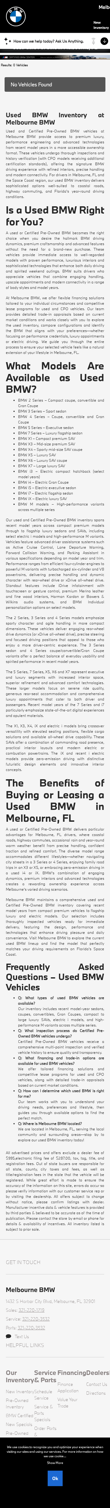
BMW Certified (19, 1415)
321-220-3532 (36, 1319)
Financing (71, 1372)
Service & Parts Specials (43, 1413)
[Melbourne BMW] (48, 15)
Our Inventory (20, 1376)
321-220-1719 (32, 1310)
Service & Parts (45, 1376)
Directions (96, 1393)
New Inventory (20, 1391)
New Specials (19, 1424)
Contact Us (96, 1384)
